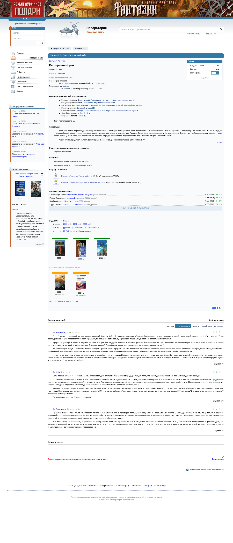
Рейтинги (21, 72)
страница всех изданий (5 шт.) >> (63, 302)
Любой (80, 116)
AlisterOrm (60, 332)
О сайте (70, 486)
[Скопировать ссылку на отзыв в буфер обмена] (54, 332)
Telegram (148, 486)
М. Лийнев (65, 89)
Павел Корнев (20, 174)
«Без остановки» (70, 201)
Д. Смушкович (67, 83)
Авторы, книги (36, 58)
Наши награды (123, 486)
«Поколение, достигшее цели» (79, 195)
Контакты (109, 486)
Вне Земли (81, 105)
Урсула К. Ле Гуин (57, 61)
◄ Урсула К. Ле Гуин (60, 48)
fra (80, 486)
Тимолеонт (61, 409)
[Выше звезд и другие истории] (102, 255)
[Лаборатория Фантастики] (70, 30)
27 (74, 121)
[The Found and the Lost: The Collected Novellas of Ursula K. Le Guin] (59, 289)
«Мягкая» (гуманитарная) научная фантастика (112, 100)
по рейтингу (207, 326)
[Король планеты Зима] (80, 256)
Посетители (22, 82)
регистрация (20, 24)
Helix (58, 372)
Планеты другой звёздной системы (124, 105)
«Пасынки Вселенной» (75, 198)
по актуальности (183, 326)
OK (40, 43)
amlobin (15, 210)
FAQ (102, 486)
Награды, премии (24, 67)
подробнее (204, 78)
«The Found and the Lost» (75, 165)
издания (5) (80, 48)
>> (25, 240)
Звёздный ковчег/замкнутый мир (91, 111)
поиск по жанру (193, 34)
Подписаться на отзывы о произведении (206, 470)
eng (76, 486)
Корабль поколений (62, 152)
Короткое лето (26, 176)
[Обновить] (42, 176)
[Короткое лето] (36, 196)
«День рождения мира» (74, 161)
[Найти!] (221, 29)
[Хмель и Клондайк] (20, 196)
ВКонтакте (137, 486)
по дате (196, 326)
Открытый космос (97, 105)
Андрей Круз (32, 174)
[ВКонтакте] (213, 308)
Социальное (88, 103)
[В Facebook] (216, 308)
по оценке (218, 326)
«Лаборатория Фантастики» (122, 500)
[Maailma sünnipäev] (80, 290)
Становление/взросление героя (122, 111)
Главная (20, 53)
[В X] (219, 308)
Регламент (93, 486)
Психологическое (105, 103)
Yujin (220, 142)
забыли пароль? (34, 24)
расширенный (212, 34)
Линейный (84, 113)
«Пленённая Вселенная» (74, 205)
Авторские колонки (25, 86)
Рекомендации (23, 77)
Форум (20, 91)
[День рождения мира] (59, 255)
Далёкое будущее (84, 108)
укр (84, 486)
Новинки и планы (24, 63)
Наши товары (160, 486)
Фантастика (83, 100)
